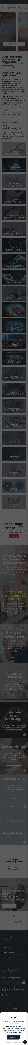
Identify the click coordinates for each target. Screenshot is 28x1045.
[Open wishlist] (25, 1042)
